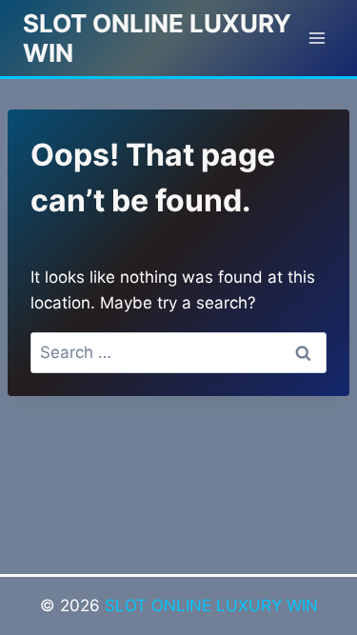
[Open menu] (316, 37)
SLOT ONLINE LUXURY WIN (211, 605)
